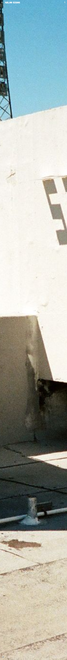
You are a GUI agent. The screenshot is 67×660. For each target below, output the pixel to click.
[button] (2, 2)
